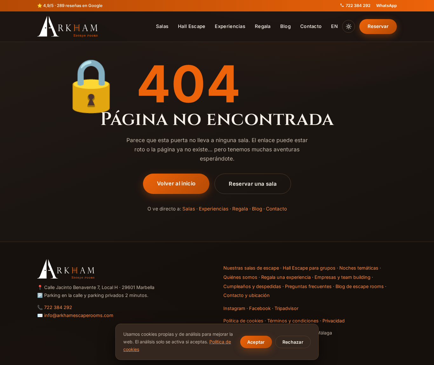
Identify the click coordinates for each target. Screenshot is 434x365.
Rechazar (292, 342)
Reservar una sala (253, 184)
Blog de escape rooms (360, 286)
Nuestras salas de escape (251, 268)
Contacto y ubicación (246, 295)
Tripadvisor (286, 308)
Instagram (234, 308)
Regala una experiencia (286, 277)
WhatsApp (386, 5)
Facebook (260, 308)
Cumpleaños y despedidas (252, 286)
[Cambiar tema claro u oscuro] (348, 26)
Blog (285, 26)
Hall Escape (191, 26)
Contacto (311, 26)
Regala (263, 26)
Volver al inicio (176, 183)
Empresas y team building (342, 277)
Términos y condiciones (293, 320)
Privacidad (333, 320)
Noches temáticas (358, 268)
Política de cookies (243, 320)
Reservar (378, 26)
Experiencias (230, 26)
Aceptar (256, 342)
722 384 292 (358, 5)
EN (334, 26)
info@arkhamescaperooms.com (78, 315)
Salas (162, 26)
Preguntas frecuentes (308, 286)
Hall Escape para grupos (309, 268)
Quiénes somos (240, 277)
